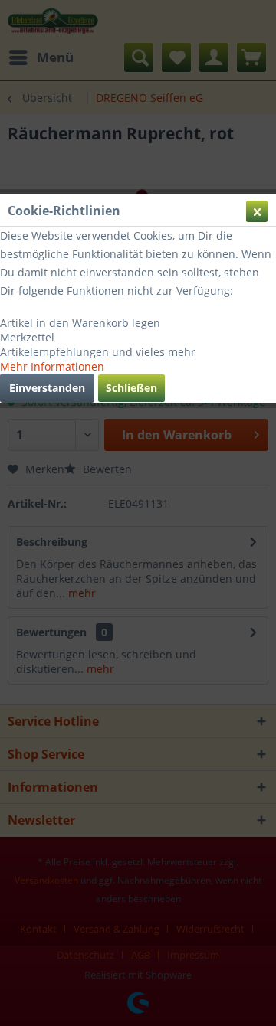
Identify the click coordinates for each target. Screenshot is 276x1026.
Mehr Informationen (52, 366)
